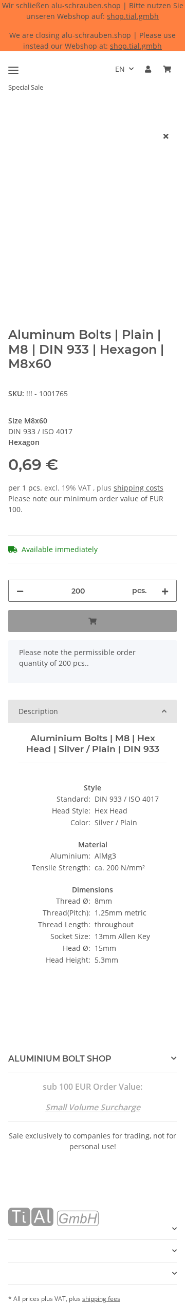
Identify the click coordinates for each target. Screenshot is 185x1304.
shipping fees (101, 1298)
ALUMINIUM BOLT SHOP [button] (60, 1059)
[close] (166, 136)
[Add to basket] (16, 119)
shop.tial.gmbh (133, 16)
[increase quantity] (165, 590)
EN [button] (120, 69)
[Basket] (167, 68)
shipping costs (138, 488)
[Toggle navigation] (13, 65)
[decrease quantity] (20, 590)
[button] (148, 68)
